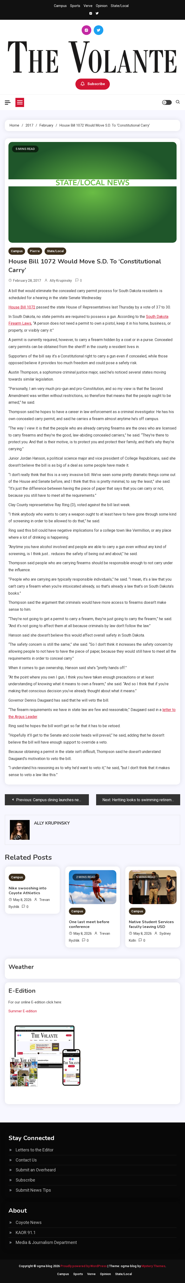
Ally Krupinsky (61, 280)
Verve (88, 6)
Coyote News (29, 1222)
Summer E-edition (22, 1011)
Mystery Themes (153, 1266)
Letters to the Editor (34, 1149)
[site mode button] (167, 102)
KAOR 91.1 (26, 1232)
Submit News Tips (33, 1190)
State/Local (120, 6)
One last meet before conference (89, 924)
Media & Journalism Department (46, 1242)
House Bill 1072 (21, 307)
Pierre (35, 251)
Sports (75, 6)
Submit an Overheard (36, 1169)
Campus (60, 6)
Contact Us (26, 1159)
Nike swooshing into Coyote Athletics (27, 890)
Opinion (101, 6)
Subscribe (96, 84)
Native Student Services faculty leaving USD (151, 924)
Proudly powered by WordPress (83, 1266)
